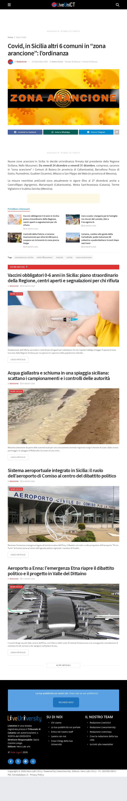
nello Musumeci (45, 257)
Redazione (21, 61)
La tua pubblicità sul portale (65, 727)
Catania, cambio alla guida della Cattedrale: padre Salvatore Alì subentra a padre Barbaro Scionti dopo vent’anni (100, 239)
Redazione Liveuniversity (103, 727)
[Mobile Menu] (9, 4)
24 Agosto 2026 (28, 383)
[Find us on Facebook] (11, 761)
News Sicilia (21, 37)
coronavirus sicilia (24, 257)
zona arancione (84, 257)
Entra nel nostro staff (62, 731)
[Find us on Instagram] (33, 761)
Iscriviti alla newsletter (101, 744)
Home (10, 37)
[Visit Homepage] (63, 4)
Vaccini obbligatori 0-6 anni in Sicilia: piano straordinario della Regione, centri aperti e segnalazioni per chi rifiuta (41, 220)
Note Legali (16, 752)
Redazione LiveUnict (100, 722)
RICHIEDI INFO (66, 702)
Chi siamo (56, 722)
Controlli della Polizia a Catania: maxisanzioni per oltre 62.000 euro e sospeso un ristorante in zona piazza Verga (41, 239)
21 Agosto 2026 (28, 579)
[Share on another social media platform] (116, 132)
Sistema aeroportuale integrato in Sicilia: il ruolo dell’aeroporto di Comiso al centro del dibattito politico (62, 473)
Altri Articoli (63, 665)
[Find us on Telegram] (25, 761)
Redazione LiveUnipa (101, 731)
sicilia (69, 257)
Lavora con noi (58, 736)
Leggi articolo (19, 359)
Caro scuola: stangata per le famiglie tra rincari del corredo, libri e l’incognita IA (99, 218)
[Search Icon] (117, 4)
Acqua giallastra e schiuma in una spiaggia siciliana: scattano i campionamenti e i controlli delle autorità (59, 375)
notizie (59, 257)
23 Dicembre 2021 (40, 61)
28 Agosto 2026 (31, 229)
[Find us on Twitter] (18, 761)
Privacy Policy (37, 774)
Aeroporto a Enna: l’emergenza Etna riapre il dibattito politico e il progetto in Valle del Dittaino (61, 571)
